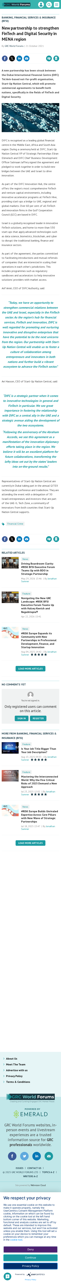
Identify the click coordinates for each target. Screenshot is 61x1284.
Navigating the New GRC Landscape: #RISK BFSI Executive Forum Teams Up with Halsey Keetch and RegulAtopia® (37, 605)
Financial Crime (15, 523)
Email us (48, 1156)
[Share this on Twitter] (12, 58)
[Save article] (56, 58)
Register (38, 718)
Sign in (16, 51)
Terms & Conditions (18, 1082)
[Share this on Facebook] (5, 58)
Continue (30, 1257)
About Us (11, 1058)
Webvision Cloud (38, 1185)
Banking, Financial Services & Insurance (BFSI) (29, 19)
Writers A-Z (30, 1176)
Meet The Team (15, 1064)
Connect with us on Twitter (24, 1156)
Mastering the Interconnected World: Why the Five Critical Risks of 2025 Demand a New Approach (39, 782)
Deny (30, 1249)
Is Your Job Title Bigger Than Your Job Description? (38, 750)
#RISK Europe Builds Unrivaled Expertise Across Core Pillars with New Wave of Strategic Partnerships (39, 816)
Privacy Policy (14, 1076)
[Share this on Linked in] (19, 58)
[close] (59, 51)
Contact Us (34, 1168)
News (25, 559)
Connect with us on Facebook (12, 1156)
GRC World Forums (14, 46)
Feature (26, 593)
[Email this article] (27, 58)
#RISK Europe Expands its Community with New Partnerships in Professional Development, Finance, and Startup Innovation (38, 640)
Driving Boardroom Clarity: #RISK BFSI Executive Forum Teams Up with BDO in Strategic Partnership (38, 569)
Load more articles (30, 668)
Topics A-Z (48, 1172)
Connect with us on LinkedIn (36, 1156)
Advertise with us (17, 1070)
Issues (19, 1168)
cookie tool (16, 1239)
